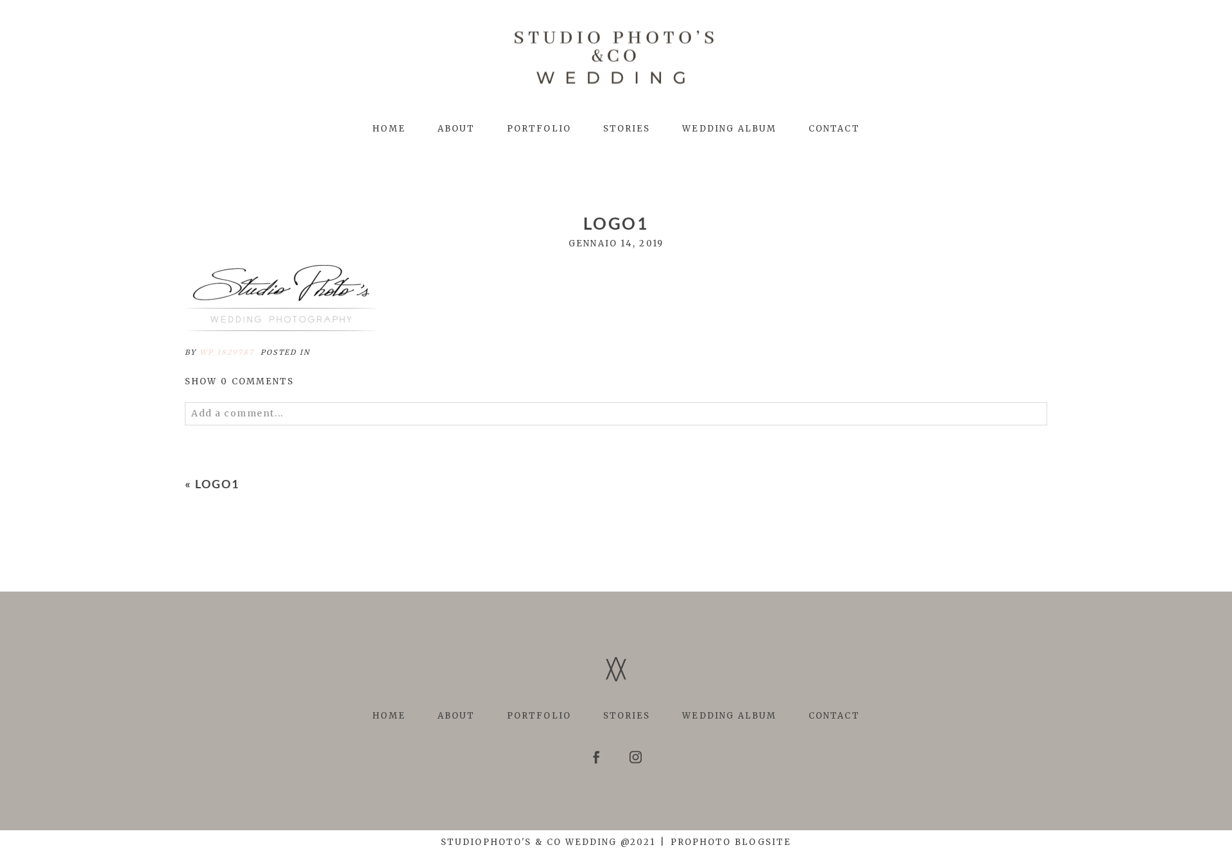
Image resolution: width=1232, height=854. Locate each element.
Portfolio (539, 128)
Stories (627, 128)
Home (388, 128)
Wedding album (729, 128)
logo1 (217, 484)
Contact (834, 128)
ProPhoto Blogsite (731, 842)
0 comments (240, 381)
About (456, 128)
